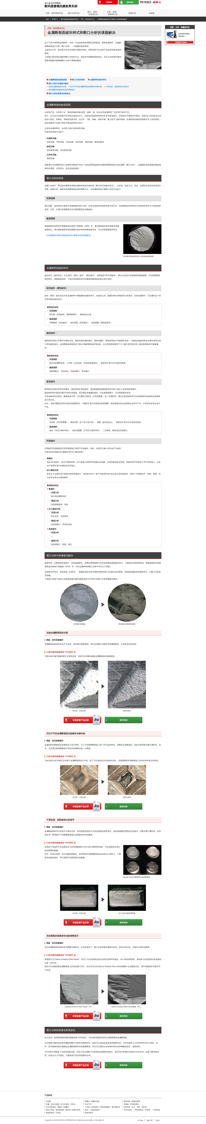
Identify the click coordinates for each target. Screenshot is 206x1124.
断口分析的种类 (78, 79)
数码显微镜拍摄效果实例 (69, 19)
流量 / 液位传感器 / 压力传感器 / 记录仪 (60, 1104)
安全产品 (88, 1104)
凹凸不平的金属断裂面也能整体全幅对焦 (86, 86)
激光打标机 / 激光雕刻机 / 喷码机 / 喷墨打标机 (63, 1110)
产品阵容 (48, 1095)
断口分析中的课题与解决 (59, 83)
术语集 (151, 13)
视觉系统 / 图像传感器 (132, 1101)
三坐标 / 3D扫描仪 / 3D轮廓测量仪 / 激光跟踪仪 (102, 1107)
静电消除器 (89, 1112)
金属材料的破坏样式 (98, 79)
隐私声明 (149, 1120)
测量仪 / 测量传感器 (92, 1101)
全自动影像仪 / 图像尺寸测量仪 (57, 1107)
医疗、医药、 (93, 13)
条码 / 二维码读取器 (92, 1110)
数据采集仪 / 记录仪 (53, 1112)
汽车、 (54, 13)
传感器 (48, 1101)
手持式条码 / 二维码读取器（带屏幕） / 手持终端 (142, 1110)
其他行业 (132, 13)
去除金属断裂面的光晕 (57, 86)
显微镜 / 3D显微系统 (131, 1104)
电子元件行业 (74, 13)
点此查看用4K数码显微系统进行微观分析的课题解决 (68, 235)
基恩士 (158, 1120)
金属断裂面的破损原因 (58, 79)
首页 (47, 19)
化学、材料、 (112, 13)
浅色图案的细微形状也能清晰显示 (61, 89)
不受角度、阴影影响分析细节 (117, 86)
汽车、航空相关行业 (88, 19)
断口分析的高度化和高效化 (59, 93)
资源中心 (55, 19)
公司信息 (140, 1120)
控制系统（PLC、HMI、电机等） (136, 1107)
